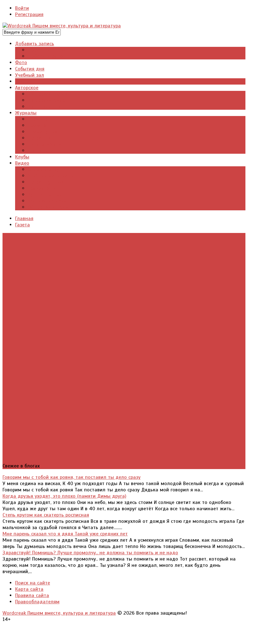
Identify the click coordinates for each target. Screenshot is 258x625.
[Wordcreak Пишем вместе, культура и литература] (62, 26)
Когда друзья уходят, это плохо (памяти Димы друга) (64, 496)
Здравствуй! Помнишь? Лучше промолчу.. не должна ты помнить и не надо (90, 553)
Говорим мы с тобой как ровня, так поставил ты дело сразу (72, 477)
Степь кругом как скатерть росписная (46, 515)
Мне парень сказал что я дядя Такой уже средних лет (65, 534)
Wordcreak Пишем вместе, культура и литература (59, 613)
